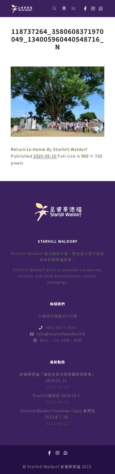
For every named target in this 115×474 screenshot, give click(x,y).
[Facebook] (85, 8)
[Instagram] (93, 8)
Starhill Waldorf (70, 149)
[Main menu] (73, 8)
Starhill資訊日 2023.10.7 (56, 395)
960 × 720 (91, 156)
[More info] (64, 8)
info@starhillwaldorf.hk (61, 333)
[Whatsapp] (100, 8)
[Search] (54, 8)
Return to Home (28, 149)
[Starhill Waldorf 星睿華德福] (21, 8)
